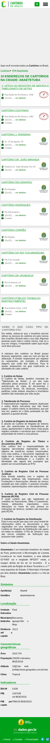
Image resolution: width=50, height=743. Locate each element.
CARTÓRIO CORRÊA (13, 230)
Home (7, 739)
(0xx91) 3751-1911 (13, 120)
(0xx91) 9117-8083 (13, 192)
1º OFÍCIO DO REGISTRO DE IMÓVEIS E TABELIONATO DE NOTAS (25, 87)
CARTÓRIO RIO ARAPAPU (16, 182)
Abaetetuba (22, 71)
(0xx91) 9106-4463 (13, 286)
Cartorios (5, 71)
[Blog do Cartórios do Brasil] (46, 739)
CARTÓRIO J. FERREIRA (16, 134)
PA (13, 71)
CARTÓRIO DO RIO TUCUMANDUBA (22, 252)
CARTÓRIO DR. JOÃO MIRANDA (20, 159)
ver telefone (20, 98)
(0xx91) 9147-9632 (13, 263)
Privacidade (32, 739)
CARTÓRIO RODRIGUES (15, 205)
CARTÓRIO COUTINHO (15, 110)
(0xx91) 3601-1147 (13, 311)
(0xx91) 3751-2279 (13, 145)
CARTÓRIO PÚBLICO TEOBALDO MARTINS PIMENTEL (21, 300)
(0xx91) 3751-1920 (13, 98)
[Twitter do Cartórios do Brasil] (42, 739)
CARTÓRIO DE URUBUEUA (17, 275)
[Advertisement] (25, 37)
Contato (8, 123)
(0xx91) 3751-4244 (13, 215)
